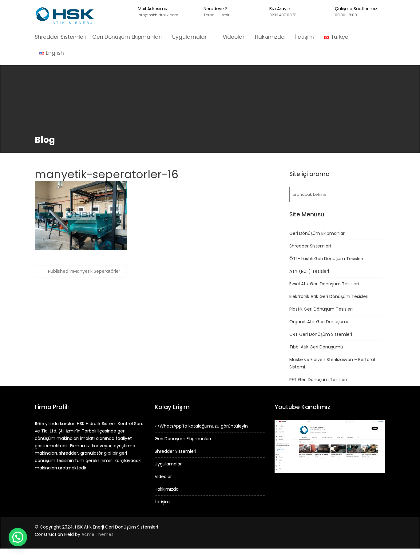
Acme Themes (97, 534)
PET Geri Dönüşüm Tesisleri (318, 379)
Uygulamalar (189, 37)
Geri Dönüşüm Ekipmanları (127, 37)
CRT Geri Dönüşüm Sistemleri (320, 334)
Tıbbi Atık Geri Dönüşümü (316, 347)
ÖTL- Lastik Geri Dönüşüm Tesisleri (326, 258)
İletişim (304, 37)
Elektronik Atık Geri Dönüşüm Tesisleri (328, 296)
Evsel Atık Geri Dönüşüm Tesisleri (324, 284)
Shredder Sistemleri (60, 37)
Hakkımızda (270, 37)
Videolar (233, 37)
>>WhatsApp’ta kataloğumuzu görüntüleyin (201, 426)
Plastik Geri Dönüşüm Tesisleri (321, 309)
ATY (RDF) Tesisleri (309, 271)
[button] (18, 537)
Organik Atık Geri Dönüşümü (319, 322)
